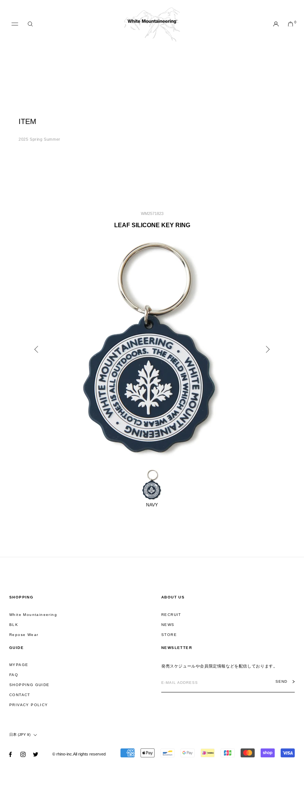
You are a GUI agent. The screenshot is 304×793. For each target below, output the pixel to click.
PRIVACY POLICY (28, 705)
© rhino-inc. (62, 754)
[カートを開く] (290, 24)
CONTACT (19, 695)
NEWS (168, 625)
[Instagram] (23, 754)
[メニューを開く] (15, 24)
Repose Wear (23, 635)
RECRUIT (171, 615)
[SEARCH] (30, 24)
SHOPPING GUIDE (29, 685)
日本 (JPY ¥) (19, 734)
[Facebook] (10, 754)
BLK (13, 625)
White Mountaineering (33, 615)
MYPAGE (18, 665)
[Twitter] (35, 754)
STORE (169, 635)
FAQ (13, 675)
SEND (281, 681)
